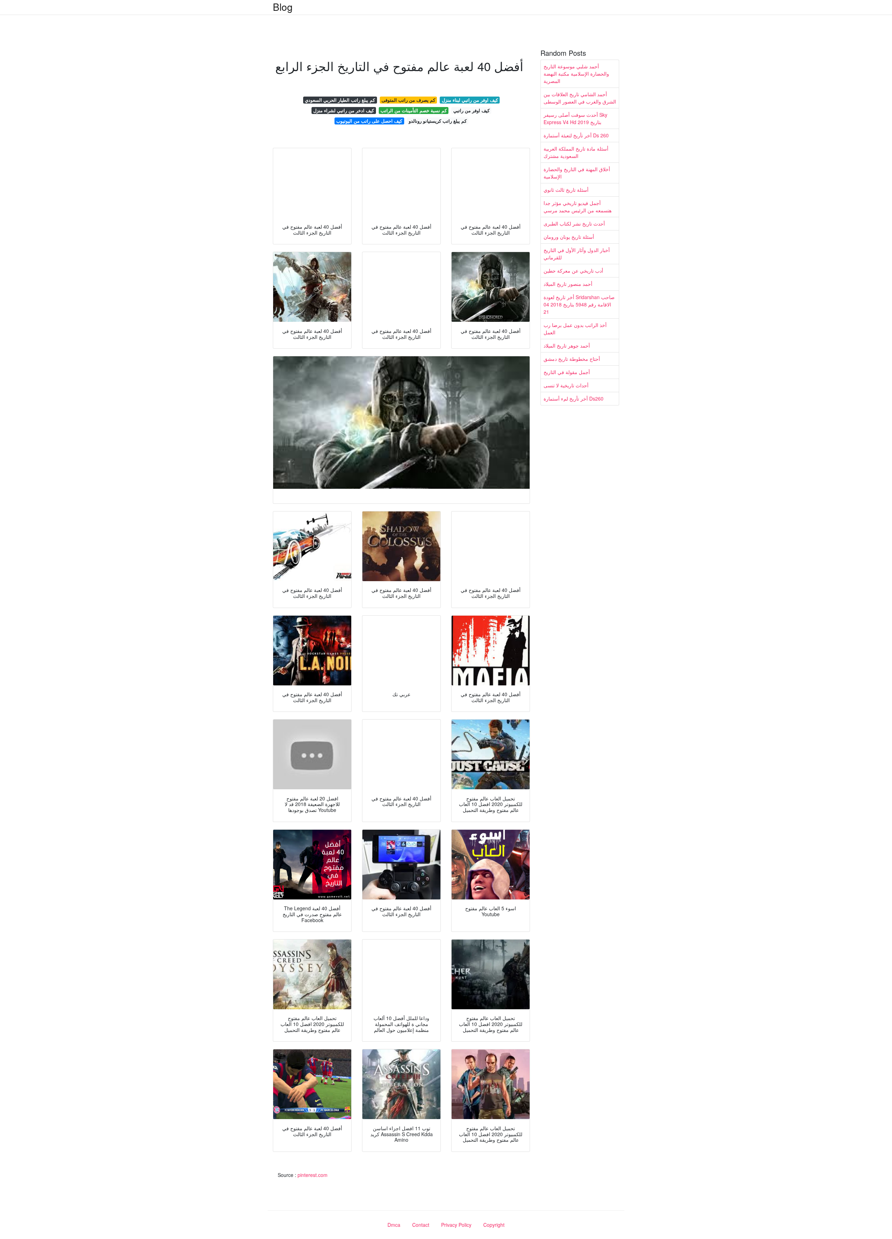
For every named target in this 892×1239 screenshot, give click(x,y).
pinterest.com (313, 1174)
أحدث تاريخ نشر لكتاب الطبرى (574, 223)
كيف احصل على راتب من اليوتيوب (369, 120)
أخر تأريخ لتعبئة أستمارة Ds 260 (576, 135)
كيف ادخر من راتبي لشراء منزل (343, 110)
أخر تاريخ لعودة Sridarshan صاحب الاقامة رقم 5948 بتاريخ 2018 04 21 (579, 304)
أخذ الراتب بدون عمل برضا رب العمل (575, 328)
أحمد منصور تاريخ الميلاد (568, 283)
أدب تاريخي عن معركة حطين (573, 270)
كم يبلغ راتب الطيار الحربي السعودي (340, 100)
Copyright (494, 1224)
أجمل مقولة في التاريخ (567, 371)
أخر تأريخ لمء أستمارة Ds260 (573, 398)
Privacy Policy (456, 1224)
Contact (420, 1224)
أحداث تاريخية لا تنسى (566, 385)
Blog (283, 6)
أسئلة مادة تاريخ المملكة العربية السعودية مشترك (576, 152)
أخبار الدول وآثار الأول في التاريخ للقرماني (577, 253)
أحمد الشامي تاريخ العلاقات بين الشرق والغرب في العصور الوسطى (580, 98)
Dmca (393, 1224)
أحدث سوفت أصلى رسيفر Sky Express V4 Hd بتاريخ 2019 (575, 118)
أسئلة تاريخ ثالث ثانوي (566, 189)
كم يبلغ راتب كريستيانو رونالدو (438, 120)
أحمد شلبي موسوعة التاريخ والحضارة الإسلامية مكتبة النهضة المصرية (576, 73)
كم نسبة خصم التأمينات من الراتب (413, 110)
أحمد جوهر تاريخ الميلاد (567, 345)
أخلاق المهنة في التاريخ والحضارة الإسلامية (577, 173)
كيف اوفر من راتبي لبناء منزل (470, 100)
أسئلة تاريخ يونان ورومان (569, 236)
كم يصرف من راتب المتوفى (408, 100)
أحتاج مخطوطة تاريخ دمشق (572, 358)
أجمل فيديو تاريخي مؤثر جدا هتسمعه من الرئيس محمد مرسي (578, 206)
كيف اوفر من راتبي (471, 110)
